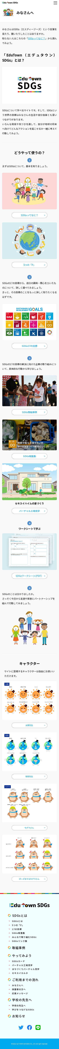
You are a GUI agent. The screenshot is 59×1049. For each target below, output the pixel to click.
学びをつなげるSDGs (23, 1009)
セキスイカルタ (20, 973)
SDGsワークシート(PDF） (29, 575)
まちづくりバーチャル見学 (26, 969)
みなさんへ (25, 12)
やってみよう (22, 955)
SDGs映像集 (29, 456)
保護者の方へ (19, 989)
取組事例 (18, 947)
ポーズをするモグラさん (29, 879)
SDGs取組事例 (29, 412)
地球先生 (29, 776)
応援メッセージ (20, 993)
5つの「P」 (29, 264)
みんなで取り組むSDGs (24, 937)
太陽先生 (29, 725)
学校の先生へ (22, 1000)
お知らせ (18, 1016)
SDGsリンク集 (19, 941)
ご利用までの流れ (25, 979)
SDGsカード (18, 961)
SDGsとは (19, 915)
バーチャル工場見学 (29, 511)
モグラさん (29, 827)
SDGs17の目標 (29, 346)
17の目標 (17, 929)
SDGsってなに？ (36, 38)
